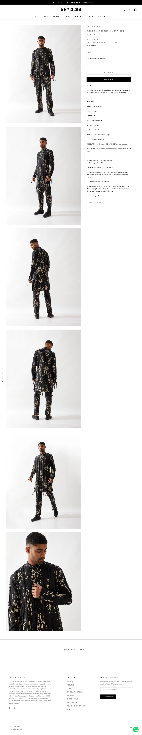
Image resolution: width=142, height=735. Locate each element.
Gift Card (103, 16)
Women (56, 16)
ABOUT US (70, 685)
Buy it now (109, 79)
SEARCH (70, 682)
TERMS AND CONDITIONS (76, 706)
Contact (79, 16)
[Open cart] (135, 9)
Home (36, 16)
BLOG (91, 16)
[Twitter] (97, 202)
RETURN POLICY (72, 696)
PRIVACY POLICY (72, 703)
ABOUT (67, 16)
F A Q (68, 710)
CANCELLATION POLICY (75, 692)
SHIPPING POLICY (73, 699)
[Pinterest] (100, 202)
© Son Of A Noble (16, 726)
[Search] (130, 9)
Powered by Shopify (15, 729)
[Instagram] (14, 708)
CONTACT (70, 689)
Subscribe (108, 697)
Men (46, 16)
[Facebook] (94, 202)
